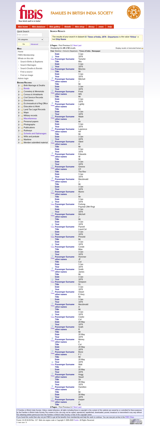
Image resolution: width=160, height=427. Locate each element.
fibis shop (79, 27)
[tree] (33, 114)
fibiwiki (67, 27)
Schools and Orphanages (35, 133)
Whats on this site (26, 58)
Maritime (27, 139)
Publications (29, 127)
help (110, 27)
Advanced (34, 44)
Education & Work (32, 106)
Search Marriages (28, 65)
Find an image (26, 75)
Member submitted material (36, 142)
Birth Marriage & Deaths (34, 85)
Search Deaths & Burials (31, 68)
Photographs (29, 124)
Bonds (27, 88)
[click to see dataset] (86, 37)
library (91, 27)
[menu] (33, 65)
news (101, 27)
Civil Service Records (33, 97)
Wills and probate (31, 136)
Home (20, 52)
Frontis (76, 420)
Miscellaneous (30, 118)
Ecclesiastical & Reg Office (36, 103)
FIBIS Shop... (130, 417)
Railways (28, 130)
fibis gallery (54, 27)
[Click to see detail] (52, 57)
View (52, 59)
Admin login (23, 78)
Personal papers (31, 121)
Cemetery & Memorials (34, 91)
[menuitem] (33, 51)
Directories (28, 100)
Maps (26, 112)
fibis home (23, 27)
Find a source (26, 72)
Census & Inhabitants (33, 94)
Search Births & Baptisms (31, 62)
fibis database (38, 27)
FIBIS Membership (26, 55)
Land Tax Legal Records (34, 109)
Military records (30, 115)
